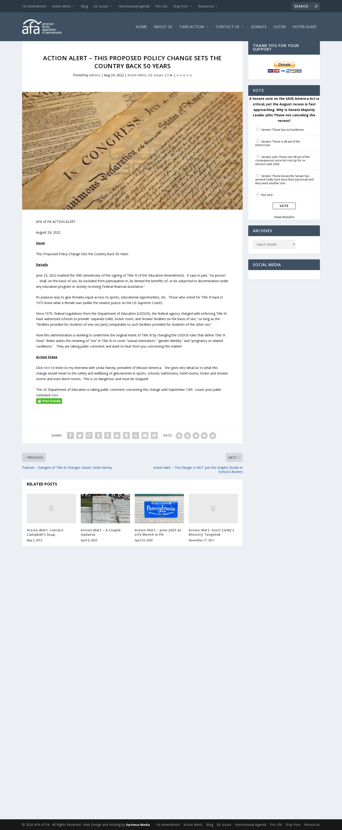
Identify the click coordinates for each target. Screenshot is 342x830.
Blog (84, 6)
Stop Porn (180, 6)
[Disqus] (132, 624)
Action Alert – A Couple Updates (101, 532)
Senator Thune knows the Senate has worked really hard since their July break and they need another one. (284, 179)
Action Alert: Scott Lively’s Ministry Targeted (211, 532)
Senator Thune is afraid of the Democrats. (277, 143)
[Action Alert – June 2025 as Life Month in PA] (159, 508)
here (47, 367)
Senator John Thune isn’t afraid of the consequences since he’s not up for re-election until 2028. (282, 160)
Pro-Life (161, 6)
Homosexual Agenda (134, 6)
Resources (206, 6)
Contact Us (227, 27)
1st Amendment (34, 6)
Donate (259, 27)
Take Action (191, 27)
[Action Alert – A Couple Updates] (105, 508)
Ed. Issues (101, 6)
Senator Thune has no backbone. (283, 130)
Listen (280, 27)
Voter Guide (304, 27)
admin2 (94, 75)
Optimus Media (138, 825)
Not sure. (267, 195)
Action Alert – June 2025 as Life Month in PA (158, 532)
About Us (163, 27)
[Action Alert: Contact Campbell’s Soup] (51, 508)
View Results (284, 217)
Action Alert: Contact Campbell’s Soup (45, 532)
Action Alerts (61, 6)
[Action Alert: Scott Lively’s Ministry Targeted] (213, 508)
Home (141, 27)
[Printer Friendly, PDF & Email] (49, 400)
